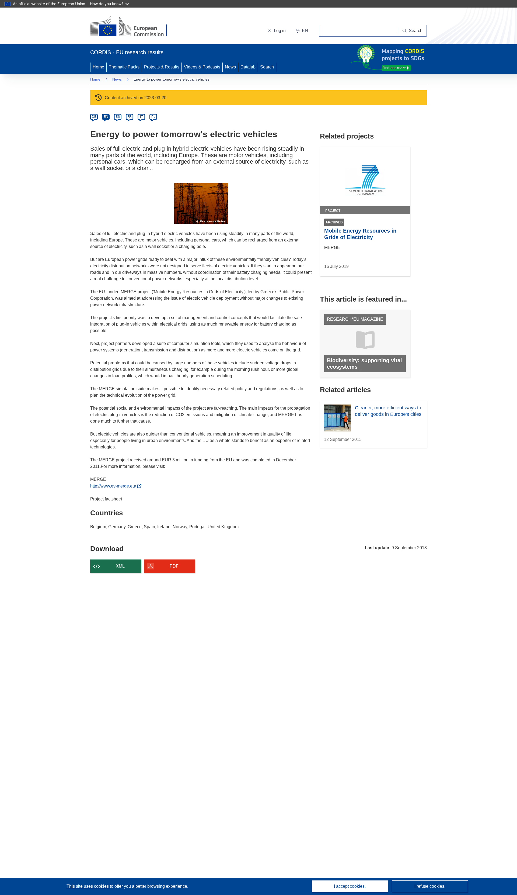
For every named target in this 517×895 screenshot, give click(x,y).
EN (106, 117)
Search (267, 67)
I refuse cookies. (429, 886)
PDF (174, 566)
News (230, 67)
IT (141, 117)
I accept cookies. (350, 886)
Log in (280, 30)
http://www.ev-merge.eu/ (114, 486)
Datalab (248, 67)
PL (153, 117)
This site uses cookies (88, 886)
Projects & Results (161, 67)
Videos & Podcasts (202, 67)
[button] (301, 31)
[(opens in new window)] (133, 27)
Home (98, 67)
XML (120, 566)
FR (129, 117)
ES (118, 117)
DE (94, 117)
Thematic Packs (124, 67)
